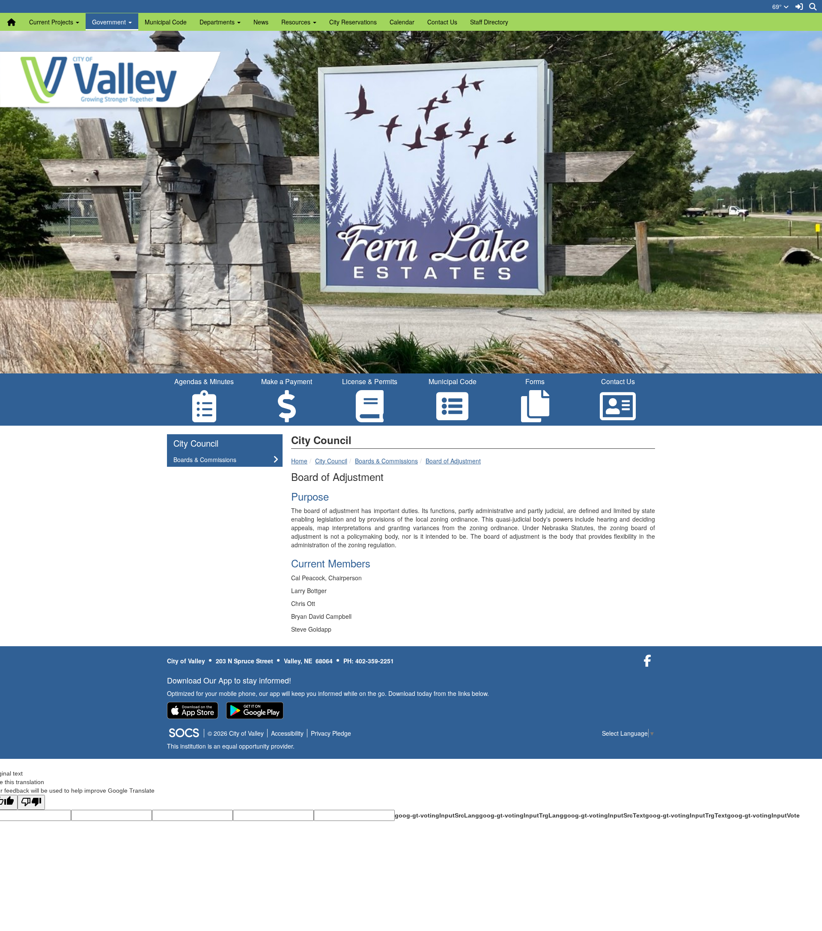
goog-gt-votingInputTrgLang (521, 815)
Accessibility (287, 733)
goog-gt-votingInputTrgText (686, 815)
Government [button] (110, 22)
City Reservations (353, 22)
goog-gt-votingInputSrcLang (437, 815)
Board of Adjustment (453, 461)
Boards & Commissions (386, 461)
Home (299, 461)
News (260, 22)
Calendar (402, 22)
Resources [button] (296, 22)
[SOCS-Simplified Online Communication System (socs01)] (183, 733)
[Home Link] (11, 21)
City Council (331, 461)
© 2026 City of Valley (236, 733)
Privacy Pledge (331, 733)
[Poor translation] (31, 802)
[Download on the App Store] (192, 710)
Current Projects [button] (52, 22)
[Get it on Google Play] (254, 710)
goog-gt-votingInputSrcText (604, 815)
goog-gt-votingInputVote (763, 815)
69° (777, 6)
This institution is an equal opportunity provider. (231, 746)
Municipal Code (166, 22)
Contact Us (442, 22)
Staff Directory (489, 22)
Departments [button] (218, 22)
